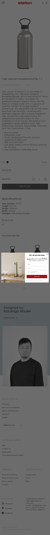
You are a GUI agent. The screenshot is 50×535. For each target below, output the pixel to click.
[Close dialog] (47, 254)
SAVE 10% (37, 276)
